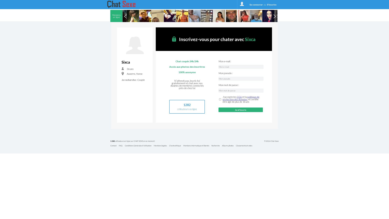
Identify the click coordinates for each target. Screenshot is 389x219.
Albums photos (228, 146)
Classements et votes (244, 146)
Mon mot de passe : (229, 85)
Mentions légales (160, 146)
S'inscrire (271, 4)
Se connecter (256, 4)
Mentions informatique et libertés (196, 146)
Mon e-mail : (225, 61)
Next (274, 16)
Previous (125, 16)
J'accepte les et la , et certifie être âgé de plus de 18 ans (241, 99)
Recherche (216, 146)
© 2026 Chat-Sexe (271, 141)
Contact (113, 146)
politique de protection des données (241, 98)
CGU (239, 96)
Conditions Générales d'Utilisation (138, 146)
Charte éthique (175, 146)
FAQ (120, 146)
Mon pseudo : (226, 73)
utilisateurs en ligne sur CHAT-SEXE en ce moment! (132, 141)
